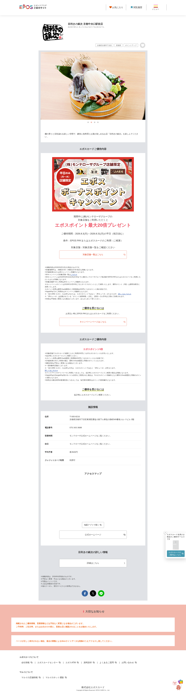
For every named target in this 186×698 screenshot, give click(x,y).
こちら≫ (74, 274)
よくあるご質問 (107, 662)
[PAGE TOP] (179, 685)
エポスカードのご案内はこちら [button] (174, 553)
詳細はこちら (93, 563)
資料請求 (88, 662)
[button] (176, 545)
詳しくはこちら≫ (124, 294)
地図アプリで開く (91, 525)
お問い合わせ (128, 662)
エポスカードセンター (47, 662)
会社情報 (25, 662)
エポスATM (70, 662)
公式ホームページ (93, 534)
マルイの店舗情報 (29, 677)
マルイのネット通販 (54, 677)
